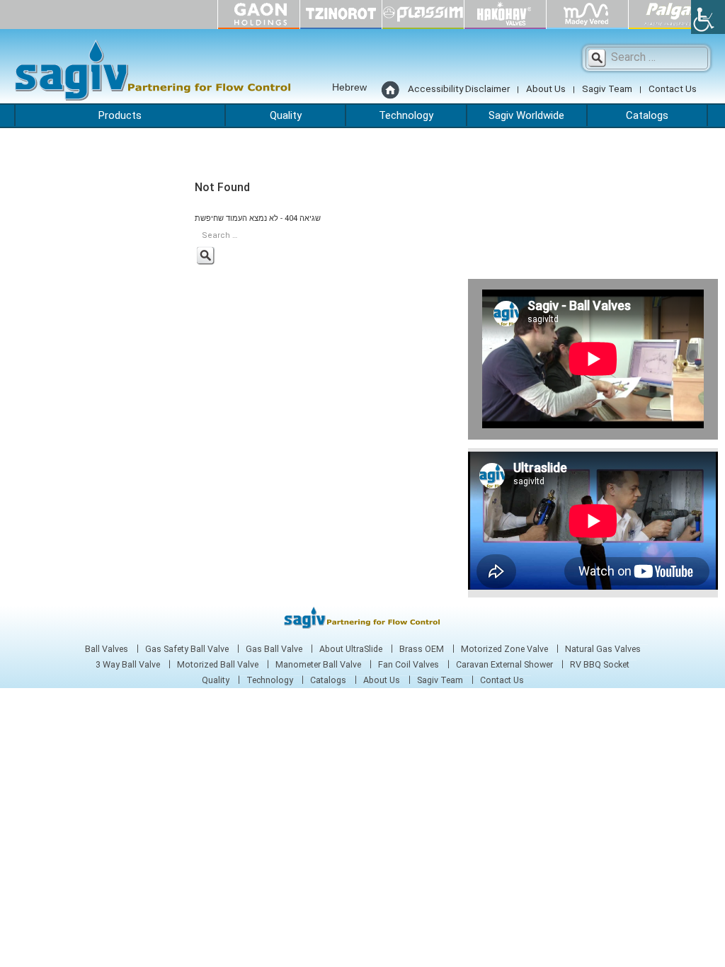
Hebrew (349, 87)
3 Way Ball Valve (128, 664)
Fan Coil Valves (408, 664)
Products (120, 115)
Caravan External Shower (504, 664)
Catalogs (647, 115)
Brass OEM (421, 649)
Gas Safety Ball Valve (187, 649)
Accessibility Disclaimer (459, 88)
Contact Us (673, 88)
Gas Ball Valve (274, 649)
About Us (546, 88)
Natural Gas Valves (603, 649)
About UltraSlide (350, 649)
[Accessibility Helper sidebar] (708, 17)
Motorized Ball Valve (217, 664)
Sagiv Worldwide (526, 115)
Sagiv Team (607, 88)
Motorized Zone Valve (504, 649)
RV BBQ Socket (599, 664)
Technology (406, 115)
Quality (286, 115)
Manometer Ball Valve (318, 664)
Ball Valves (106, 649)
